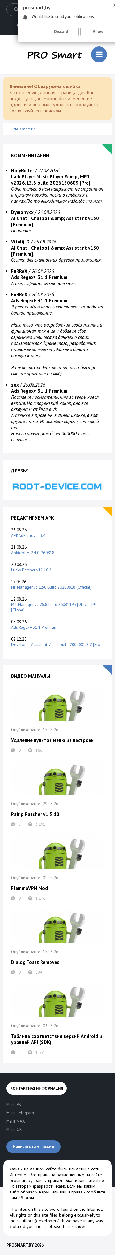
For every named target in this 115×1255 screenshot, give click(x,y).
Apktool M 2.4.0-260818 (32, 552)
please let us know (66, 1226)
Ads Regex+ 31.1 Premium (34, 627)
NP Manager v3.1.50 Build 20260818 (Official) (51, 587)
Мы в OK (14, 1129)
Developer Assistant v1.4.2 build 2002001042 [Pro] (56, 644)
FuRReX (19, 271)
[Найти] (16, 9)
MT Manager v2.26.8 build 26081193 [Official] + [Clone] (53, 607)
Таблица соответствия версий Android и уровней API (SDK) (56, 1039)
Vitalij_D (20, 242)
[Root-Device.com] (57, 486)
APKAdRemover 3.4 (28, 535)
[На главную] (54, 54)
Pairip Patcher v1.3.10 (35, 814)
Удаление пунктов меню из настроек (52, 740)
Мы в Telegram (20, 1113)
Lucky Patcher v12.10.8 (31, 570)
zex (15, 385)
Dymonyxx (22, 212)
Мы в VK (13, 1104)
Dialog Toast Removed (35, 962)
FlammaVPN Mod (29, 888)
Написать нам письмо (33, 1146)
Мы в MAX (15, 1121)
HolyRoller (22, 171)
